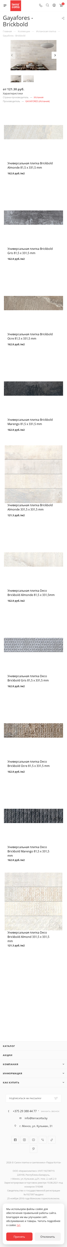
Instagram (24, 1140)
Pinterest (33, 1149)
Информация (12, 1073)
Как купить (11, 1082)
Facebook (15, 1140)
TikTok (52, 1140)
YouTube (33, 1140)
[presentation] (11, 55)
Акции (8, 1055)
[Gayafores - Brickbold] (33, 55)
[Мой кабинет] (54, 5)
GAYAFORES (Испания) (37, 101)
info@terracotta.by (36, 1118)
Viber (42, 1140)
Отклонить (47, 1236)
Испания (38, 97)
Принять (19, 1236)
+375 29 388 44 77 (25, 1111)
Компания (10, 1064)
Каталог (9, 1046)
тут (18, 1225)
